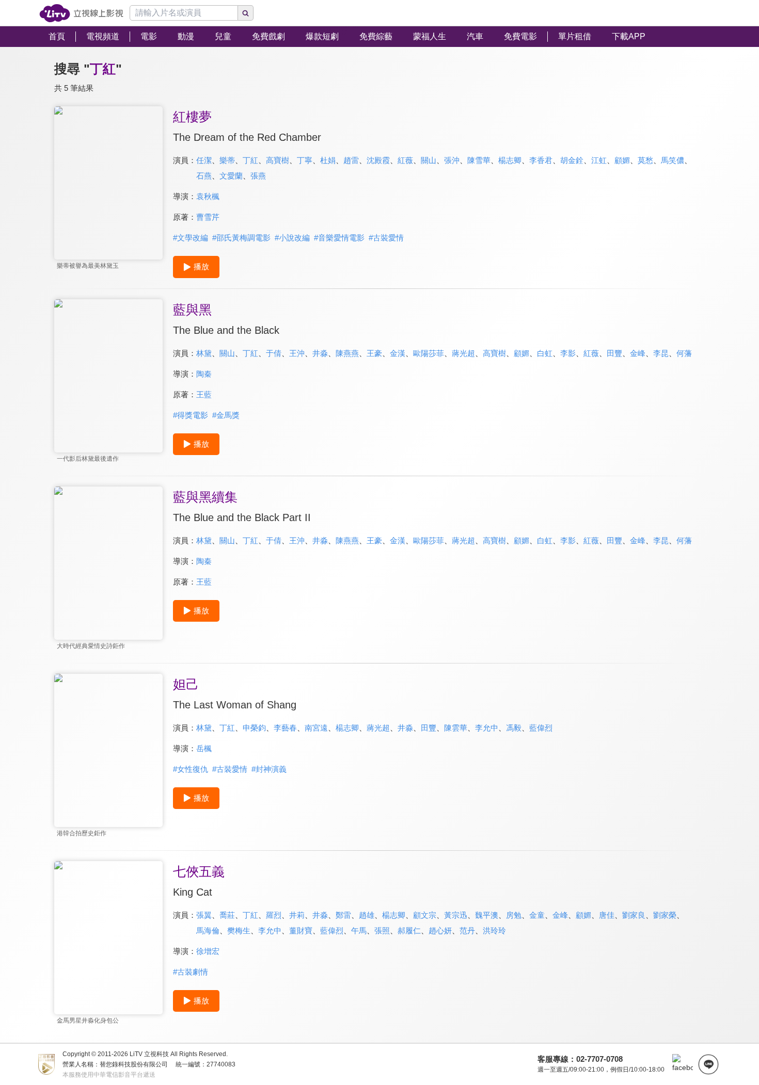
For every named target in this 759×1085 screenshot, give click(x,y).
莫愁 (645, 160)
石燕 (204, 175)
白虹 (544, 353)
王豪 (374, 353)
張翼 (204, 915)
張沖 (452, 160)
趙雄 (366, 915)
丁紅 (250, 160)
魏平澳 (486, 915)
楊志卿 (509, 160)
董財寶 (300, 930)
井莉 (297, 915)
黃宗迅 (455, 915)
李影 (568, 353)
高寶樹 (277, 160)
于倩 (273, 353)
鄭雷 (343, 915)
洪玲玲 (494, 930)
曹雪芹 (207, 217)
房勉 (513, 915)
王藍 (204, 394)
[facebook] (682, 1064)
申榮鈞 (254, 727)
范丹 (467, 930)
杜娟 (328, 160)
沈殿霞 (378, 160)
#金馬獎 (226, 415)
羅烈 (273, 915)
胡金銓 (571, 160)
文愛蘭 (231, 175)
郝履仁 (409, 930)
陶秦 (204, 373)
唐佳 (606, 915)
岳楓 (204, 748)
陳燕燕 (347, 353)
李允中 (486, 727)
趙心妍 (440, 930)
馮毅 (513, 727)
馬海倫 (207, 930)
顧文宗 (424, 915)
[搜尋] (246, 13)
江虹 (599, 160)
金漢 (397, 353)
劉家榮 (664, 915)
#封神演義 (269, 769)
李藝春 (285, 727)
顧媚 (622, 160)
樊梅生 (238, 930)
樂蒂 (227, 160)
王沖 (297, 353)
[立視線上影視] (81, 13)
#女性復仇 (190, 769)
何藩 (684, 353)
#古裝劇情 (190, 971)
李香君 (540, 160)
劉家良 (633, 915)
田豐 (614, 353)
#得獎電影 (190, 415)
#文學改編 (190, 237)
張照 (382, 930)
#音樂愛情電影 (339, 237)
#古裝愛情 (386, 237)
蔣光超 (463, 353)
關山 (428, 160)
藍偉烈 (540, 727)
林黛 (204, 353)
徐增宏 (207, 951)
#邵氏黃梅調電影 (241, 237)
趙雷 (351, 160)
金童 (537, 915)
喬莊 (227, 915)
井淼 (320, 353)
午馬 (359, 930)
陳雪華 (479, 160)
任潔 (204, 160)
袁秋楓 (207, 196)
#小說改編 (292, 237)
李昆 (661, 353)
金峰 (637, 353)
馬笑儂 (672, 160)
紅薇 (405, 160)
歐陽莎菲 (428, 353)
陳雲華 (455, 727)
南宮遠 (316, 727)
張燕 (258, 175)
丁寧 (304, 160)
